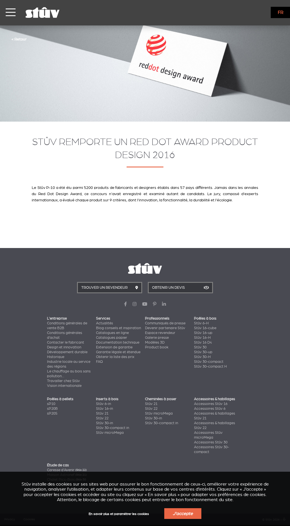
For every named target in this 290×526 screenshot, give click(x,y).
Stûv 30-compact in (112, 428)
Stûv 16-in (104, 409)
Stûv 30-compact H (210, 366)
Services (103, 318)
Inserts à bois (107, 399)
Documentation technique (117, 342)
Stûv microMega (110, 433)
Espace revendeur (160, 333)
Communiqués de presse (165, 323)
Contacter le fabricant (65, 342)
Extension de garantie (114, 347)
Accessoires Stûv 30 (210, 442)
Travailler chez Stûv (63, 381)
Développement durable (67, 352)
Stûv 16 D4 (203, 342)
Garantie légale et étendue (118, 352)
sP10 (51, 404)
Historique (55, 357)
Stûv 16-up (203, 333)
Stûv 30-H (202, 357)
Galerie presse (157, 338)
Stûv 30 (200, 347)
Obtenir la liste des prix (115, 357)
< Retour (19, 39)
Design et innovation (64, 347)
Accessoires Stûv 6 (209, 409)
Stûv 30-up (203, 352)
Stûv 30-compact (208, 362)
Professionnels (157, 318)
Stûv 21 (102, 413)
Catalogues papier (111, 338)
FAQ (99, 362)
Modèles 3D (155, 342)
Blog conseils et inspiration (118, 328)
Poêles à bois (205, 318)
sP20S (52, 413)
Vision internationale (64, 386)
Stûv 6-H (201, 323)
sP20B (52, 409)
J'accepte (183, 513)
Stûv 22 (102, 418)
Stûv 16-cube (205, 328)
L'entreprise (57, 318)
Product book (157, 347)
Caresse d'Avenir (67, 470)
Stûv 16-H (202, 338)
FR (280, 12)
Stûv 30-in (104, 423)
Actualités (104, 323)
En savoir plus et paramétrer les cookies (119, 514)
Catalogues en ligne (112, 333)
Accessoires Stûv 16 (210, 404)
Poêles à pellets (60, 399)
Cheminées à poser (160, 399)
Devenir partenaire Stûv (165, 328)
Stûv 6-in (103, 404)
